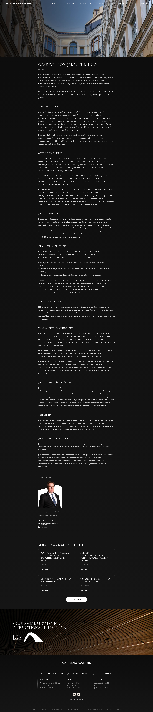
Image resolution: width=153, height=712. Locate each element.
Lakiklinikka (82, 4)
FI (146, 4)
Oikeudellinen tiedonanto (94, 710)
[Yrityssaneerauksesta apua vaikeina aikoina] (96, 584)
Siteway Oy (118, 710)
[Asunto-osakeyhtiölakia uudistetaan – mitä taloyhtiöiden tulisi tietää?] (56, 561)
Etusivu (52, 4)
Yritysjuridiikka (69, 674)
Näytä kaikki (76, 599)
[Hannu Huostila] (50, 494)
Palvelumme (66, 4)
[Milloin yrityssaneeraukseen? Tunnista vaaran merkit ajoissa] (96, 561)
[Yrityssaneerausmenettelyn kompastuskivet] (56, 584)
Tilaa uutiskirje (76, 699)
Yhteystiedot (117, 4)
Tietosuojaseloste (56, 710)
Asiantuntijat (100, 4)
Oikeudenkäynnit (48, 674)
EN (142, 4)
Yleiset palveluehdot (74, 710)
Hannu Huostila (48, 512)
